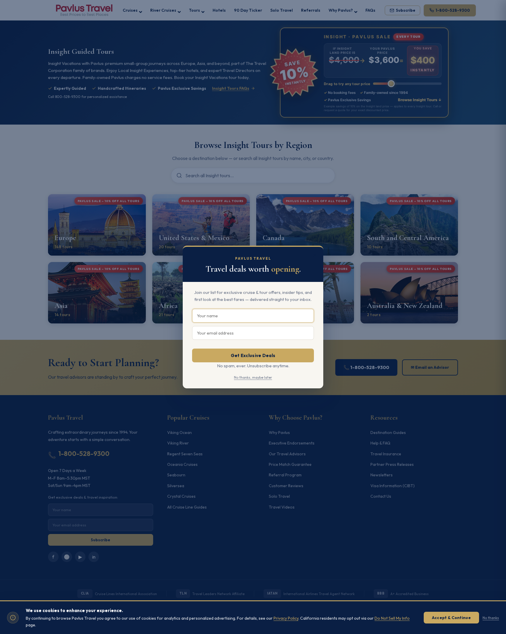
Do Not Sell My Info (392, 618)
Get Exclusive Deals (253, 355)
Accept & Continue (451, 617)
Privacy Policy (285, 618)
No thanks (491, 618)
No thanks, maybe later (253, 377)
